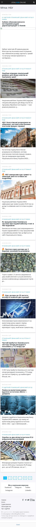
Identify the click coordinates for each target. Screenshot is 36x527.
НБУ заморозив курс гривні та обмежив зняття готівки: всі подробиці (16, 176)
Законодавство (6, 506)
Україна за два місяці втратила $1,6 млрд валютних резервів (17, 438)
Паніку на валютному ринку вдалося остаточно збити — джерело (14, 392)
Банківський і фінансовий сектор (22, 17)
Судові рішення (6, 504)
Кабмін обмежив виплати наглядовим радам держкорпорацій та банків (13, 24)
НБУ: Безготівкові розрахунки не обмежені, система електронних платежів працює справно (16, 124)
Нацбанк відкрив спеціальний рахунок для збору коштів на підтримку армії (15, 75)
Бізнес (27, 338)
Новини (27, 69)
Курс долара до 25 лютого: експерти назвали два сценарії (15, 296)
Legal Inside (6, 17)
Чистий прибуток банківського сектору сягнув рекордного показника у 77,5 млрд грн (15, 345)
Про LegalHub (5, 509)
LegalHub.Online (8, 512)
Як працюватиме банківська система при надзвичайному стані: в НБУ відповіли (18, 224)
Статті (18, 524)
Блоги (3, 502)
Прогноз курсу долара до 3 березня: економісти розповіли (15, 250)
